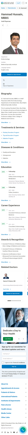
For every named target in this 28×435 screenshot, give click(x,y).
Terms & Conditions (19, 362)
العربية (18, 3)
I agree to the (15, 362)
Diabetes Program (8, 138)
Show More (4, 122)
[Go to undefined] (2, 432)
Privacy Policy (13, 373)
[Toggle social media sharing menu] (2, 25)
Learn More (8, 339)
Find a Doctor (12, 8)
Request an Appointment (14, 74)
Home (3, 8)
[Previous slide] (19, 339)
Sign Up (14, 366)
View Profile (6, 289)
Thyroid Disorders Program (11, 135)
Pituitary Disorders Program (11, 132)
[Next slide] (23, 339)
